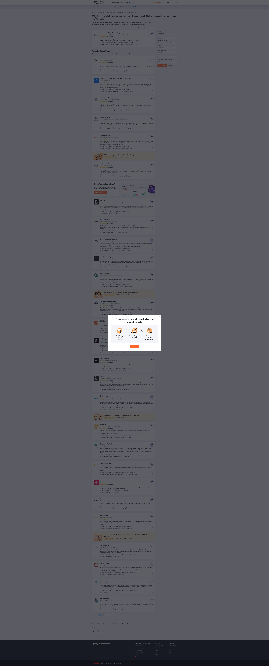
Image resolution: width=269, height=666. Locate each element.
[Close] (159, 316)
